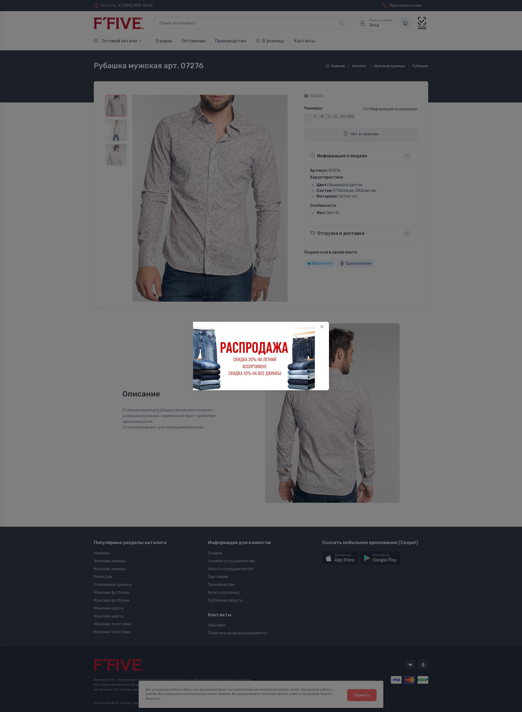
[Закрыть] (322, 326)
